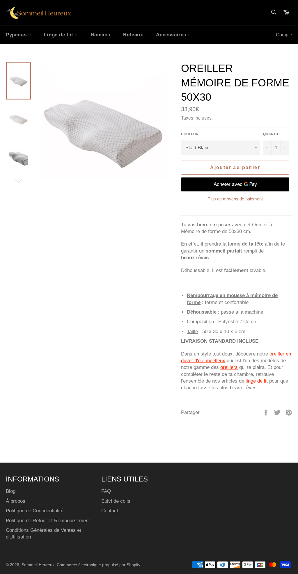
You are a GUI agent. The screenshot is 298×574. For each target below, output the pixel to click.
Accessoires (172, 35)
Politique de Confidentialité (34, 510)
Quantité (272, 134)
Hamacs (100, 35)
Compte (284, 34)
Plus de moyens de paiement (235, 198)
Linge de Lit (59, 35)
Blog (10, 491)
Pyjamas (17, 35)
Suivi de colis (115, 501)
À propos (15, 501)
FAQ (106, 491)
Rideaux (133, 35)
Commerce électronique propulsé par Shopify (98, 565)
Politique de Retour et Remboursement (48, 520)
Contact (109, 510)
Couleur (189, 134)
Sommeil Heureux (38, 565)
